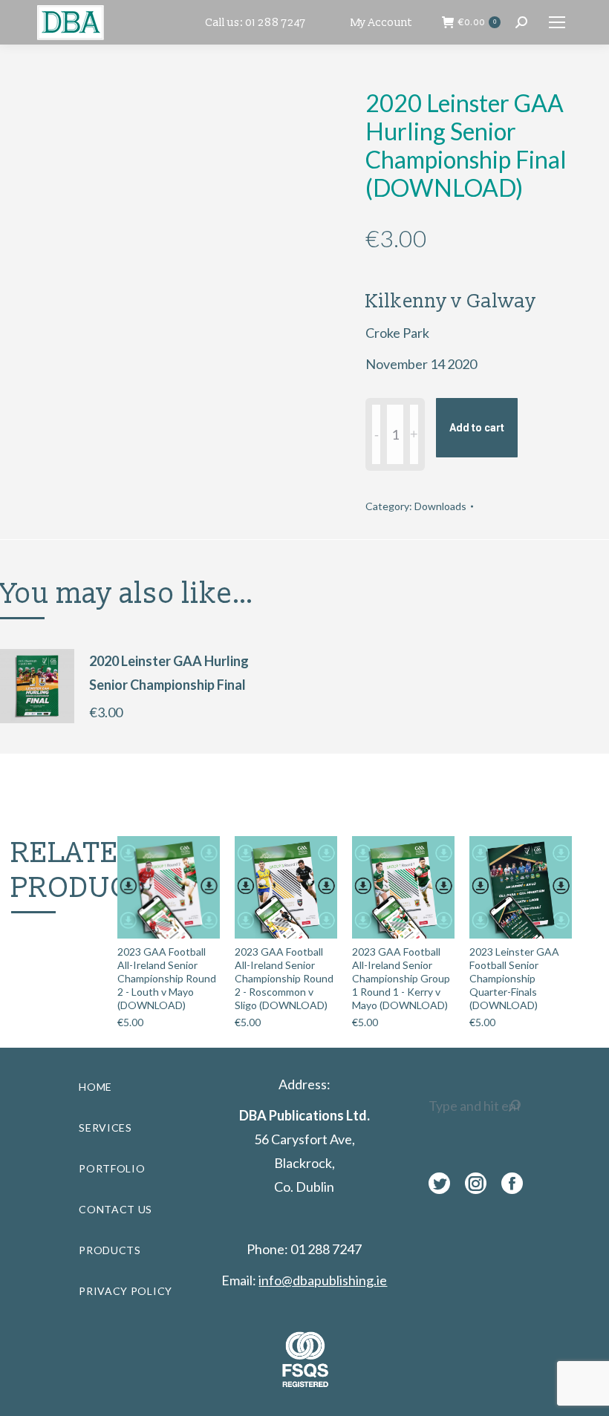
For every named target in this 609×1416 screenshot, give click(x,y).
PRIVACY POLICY (125, 1291)
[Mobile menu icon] (557, 22)
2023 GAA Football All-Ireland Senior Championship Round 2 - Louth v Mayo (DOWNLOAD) (166, 978)
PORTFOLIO (112, 1168)
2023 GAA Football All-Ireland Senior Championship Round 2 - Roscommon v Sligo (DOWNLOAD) (284, 978)
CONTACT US (115, 1209)
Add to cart (476, 428)
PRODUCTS (110, 1250)
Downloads (440, 506)
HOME (95, 1086)
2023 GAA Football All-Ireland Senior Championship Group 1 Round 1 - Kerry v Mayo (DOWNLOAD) (401, 978)
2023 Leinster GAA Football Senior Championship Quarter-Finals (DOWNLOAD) (514, 978)
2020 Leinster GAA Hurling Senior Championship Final (169, 673)
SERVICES (105, 1127)
